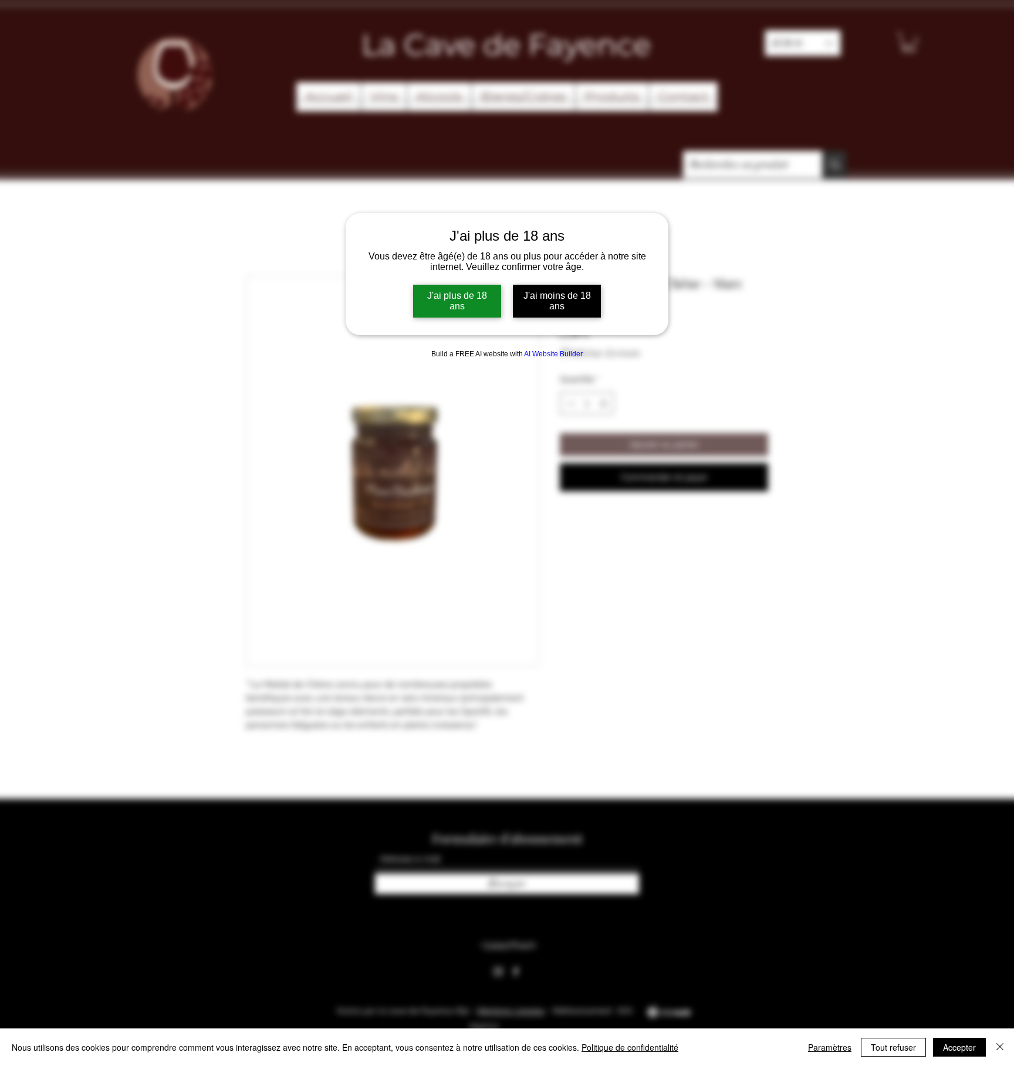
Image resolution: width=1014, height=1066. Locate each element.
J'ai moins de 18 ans (557, 301)
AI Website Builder (553, 354)
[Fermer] (1000, 1047)
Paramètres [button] (829, 1047)
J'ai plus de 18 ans (457, 301)
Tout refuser (893, 1047)
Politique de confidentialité (630, 1047)
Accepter (959, 1047)
